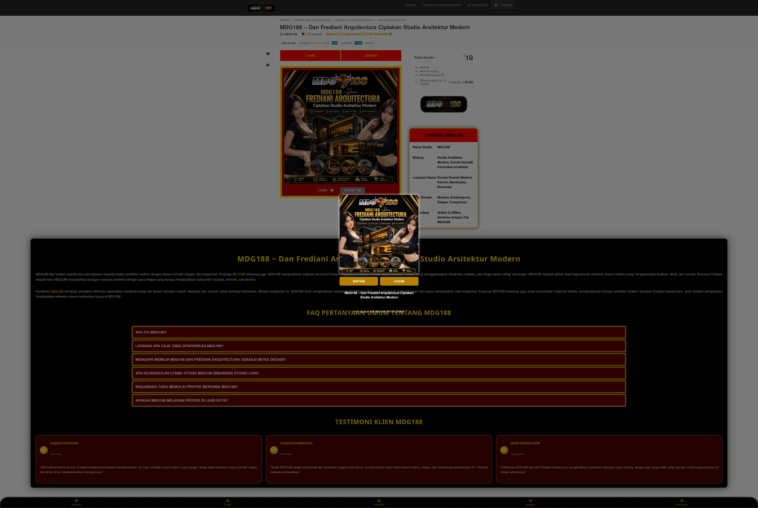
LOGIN (399, 281)
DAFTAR (359, 281)
